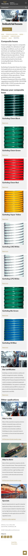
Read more (5, 123)
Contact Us (7, 29)
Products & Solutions (12, 34)
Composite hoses (15, 36)
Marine (21, 34)
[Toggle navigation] (25, 3)
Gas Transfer (5, 36)
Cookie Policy (14, 542)
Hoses (10, 38)
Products (4, 38)
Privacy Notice (14, 543)
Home (2, 34)
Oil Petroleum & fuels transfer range (11, 439)
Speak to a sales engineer (9, 519)
